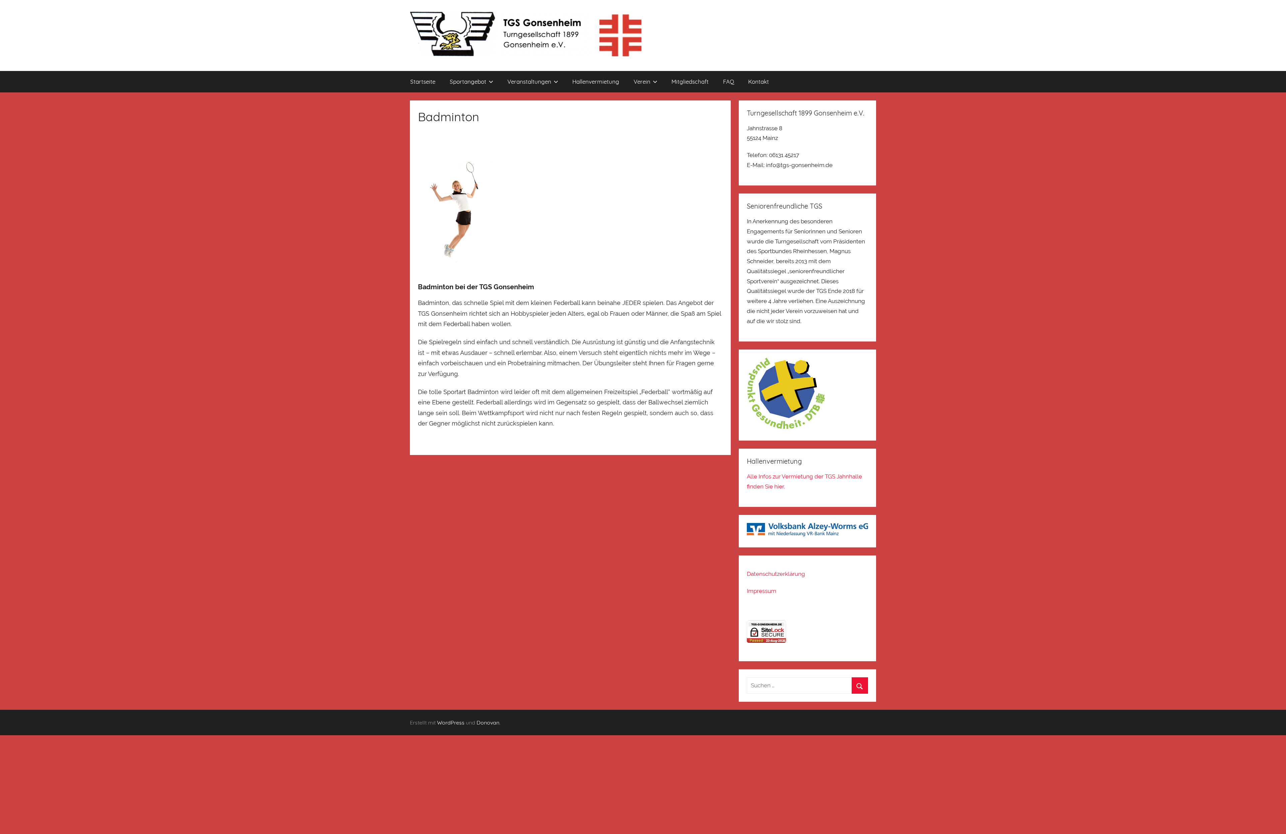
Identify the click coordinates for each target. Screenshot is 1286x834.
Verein (642, 81)
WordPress (451, 722)
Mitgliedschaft (690, 81)
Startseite (422, 81)
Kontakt (758, 81)
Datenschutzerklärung (776, 574)
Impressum (761, 591)
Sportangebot (468, 81)
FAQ (728, 81)
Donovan (488, 722)
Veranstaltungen (529, 81)
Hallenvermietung (595, 81)
